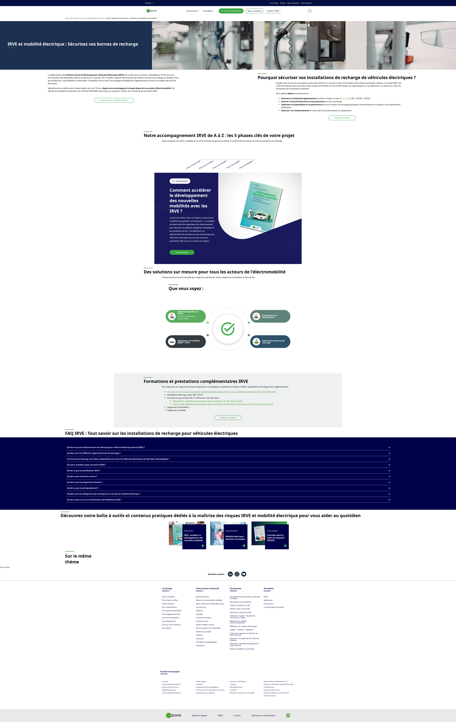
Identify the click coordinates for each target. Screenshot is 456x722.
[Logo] (151, 13)
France (148, 3)
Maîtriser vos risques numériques (243, 626)
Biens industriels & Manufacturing (210, 604)
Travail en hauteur (270, 696)
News (266, 597)
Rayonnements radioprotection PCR (275, 681)
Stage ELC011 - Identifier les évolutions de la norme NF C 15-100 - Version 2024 (208, 401)
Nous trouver (306, 3)
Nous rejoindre (293, 3)
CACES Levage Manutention (171, 693)
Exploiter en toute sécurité (240, 612)
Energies (199, 614)
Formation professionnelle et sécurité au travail (245, 597)
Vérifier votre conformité (240, 609)
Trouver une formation (231, 11)
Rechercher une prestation (240, 602)
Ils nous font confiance (171, 624)
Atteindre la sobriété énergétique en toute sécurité (244, 644)
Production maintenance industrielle (242, 693)
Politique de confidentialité (263, 715)
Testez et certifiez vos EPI (240, 605)
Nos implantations (169, 607)
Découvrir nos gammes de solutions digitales (244, 639)
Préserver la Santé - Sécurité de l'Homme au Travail (242, 617)
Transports (200, 645)
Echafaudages (201, 681)
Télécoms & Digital (203, 631)
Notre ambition (168, 604)
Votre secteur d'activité (207, 589)
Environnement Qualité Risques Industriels (210, 690)
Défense (199, 610)
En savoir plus (182, 252)
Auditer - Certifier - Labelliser (241, 630)
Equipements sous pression (205, 693)
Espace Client (273, 10)
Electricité (199, 684)
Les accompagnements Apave (93, 18)
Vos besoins (192, 11)
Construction (201, 607)
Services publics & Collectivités (208, 628)
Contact (237, 715)
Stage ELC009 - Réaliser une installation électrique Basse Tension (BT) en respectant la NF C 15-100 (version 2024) (223, 404)
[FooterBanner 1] (173, 717)
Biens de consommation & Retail (209, 600)
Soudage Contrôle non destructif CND (276, 693)
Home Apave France (72, 18)
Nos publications (169, 621)
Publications (269, 604)
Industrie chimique (203, 617)
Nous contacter (254, 11)
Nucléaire (233, 690)
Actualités (207, 11)
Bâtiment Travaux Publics (170, 687)
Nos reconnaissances (170, 617)
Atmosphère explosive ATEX (171, 684)
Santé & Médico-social (205, 624)
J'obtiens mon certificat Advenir (114, 100)
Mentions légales (199, 715)
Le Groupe (274, 3)
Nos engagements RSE (171, 614)
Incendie (233, 684)
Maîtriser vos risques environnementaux (238, 622)
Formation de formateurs (238, 681)
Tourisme (199, 638)
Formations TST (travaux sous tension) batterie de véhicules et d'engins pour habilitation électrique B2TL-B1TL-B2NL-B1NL (221, 391)
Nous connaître (168, 597)
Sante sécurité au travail (272, 690)
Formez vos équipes (170, 672)
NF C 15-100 (345, 98)
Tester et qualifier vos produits (242, 649)
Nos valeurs (167, 628)
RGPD (220, 715)
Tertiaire (199, 635)
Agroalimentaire (202, 597)
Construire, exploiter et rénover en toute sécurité (244, 634)
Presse (282, 3)
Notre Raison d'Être (170, 600)
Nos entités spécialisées (171, 610)
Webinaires (268, 600)
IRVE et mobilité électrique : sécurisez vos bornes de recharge (131, 18)
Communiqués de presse (274, 607)
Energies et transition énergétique (207, 687)
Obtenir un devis (342, 118)
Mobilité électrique (236, 687)
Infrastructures (202, 621)
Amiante (165, 681)
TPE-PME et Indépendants (206, 642)
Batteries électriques (169, 690)
